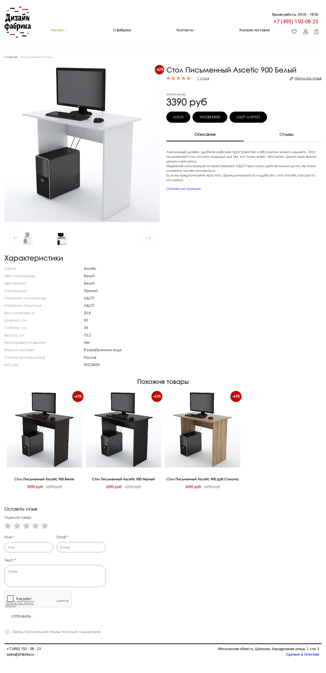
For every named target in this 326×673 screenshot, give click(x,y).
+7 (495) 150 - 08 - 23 (24, 649)
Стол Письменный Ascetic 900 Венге (44, 479)
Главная (11, 57)
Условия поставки (254, 30)
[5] (44, 525)
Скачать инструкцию (183, 188)
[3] (26, 525)
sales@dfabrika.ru (20, 654)
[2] (17, 525)
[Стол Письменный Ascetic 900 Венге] (44, 430)
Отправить (21, 616)
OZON (178, 117)
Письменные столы (36, 57)
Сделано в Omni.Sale (302, 654)
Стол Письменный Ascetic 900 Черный (123, 479)
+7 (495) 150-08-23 (295, 21)
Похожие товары (163, 381)
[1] (7, 525)
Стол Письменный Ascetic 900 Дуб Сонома (202, 479)
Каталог (59, 30)
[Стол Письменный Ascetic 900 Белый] (82, 144)
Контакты (185, 30)
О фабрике (122, 30)
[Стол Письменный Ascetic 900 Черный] (123, 430)
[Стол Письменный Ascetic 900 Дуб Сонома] (202, 430)
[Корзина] (316, 31)
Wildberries (209, 117)
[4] (35, 525)
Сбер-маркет (248, 117)
